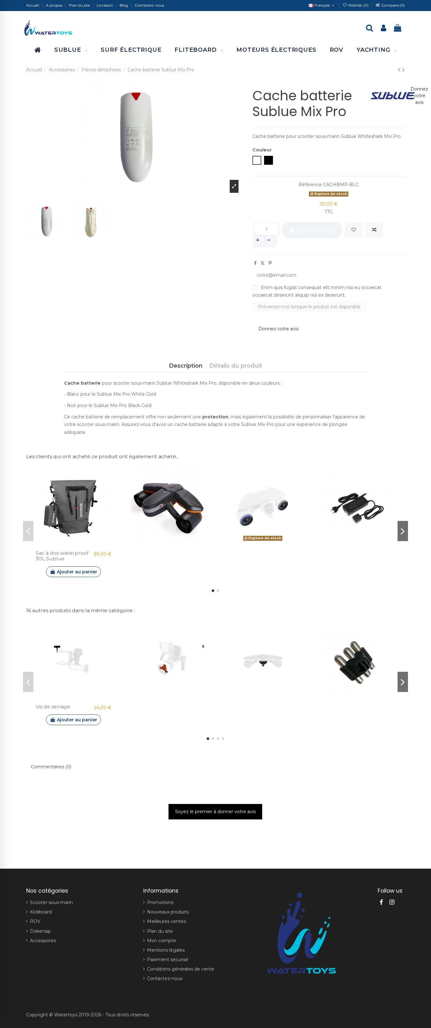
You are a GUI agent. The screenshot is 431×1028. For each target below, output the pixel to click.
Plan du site (80, 5)
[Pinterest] (270, 263)
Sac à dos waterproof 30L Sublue (62, 556)
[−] (270, 241)
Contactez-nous (149, 5)
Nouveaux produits (168, 912)
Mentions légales (166, 950)
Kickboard (41, 912)
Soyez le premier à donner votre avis (215, 811)
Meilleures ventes (166, 921)
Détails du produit (235, 365)
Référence (310, 184)
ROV (35, 921)
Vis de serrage (53, 707)
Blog (124, 5)
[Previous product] (400, 70)
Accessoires (43, 940)
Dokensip (40, 931)
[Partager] (255, 263)
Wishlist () (358, 5)
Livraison (105, 5)
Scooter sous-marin (51, 902)
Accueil (33, 5)
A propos (54, 5)
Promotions (160, 902)
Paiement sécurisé (167, 959)
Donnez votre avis (278, 329)
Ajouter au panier (316, 230)
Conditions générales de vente (180, 969)
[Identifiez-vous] (383, 28)
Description (186, 365)
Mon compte (161, 940)
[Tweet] (262, 263)
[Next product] (403, 70)
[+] (259, 241)
